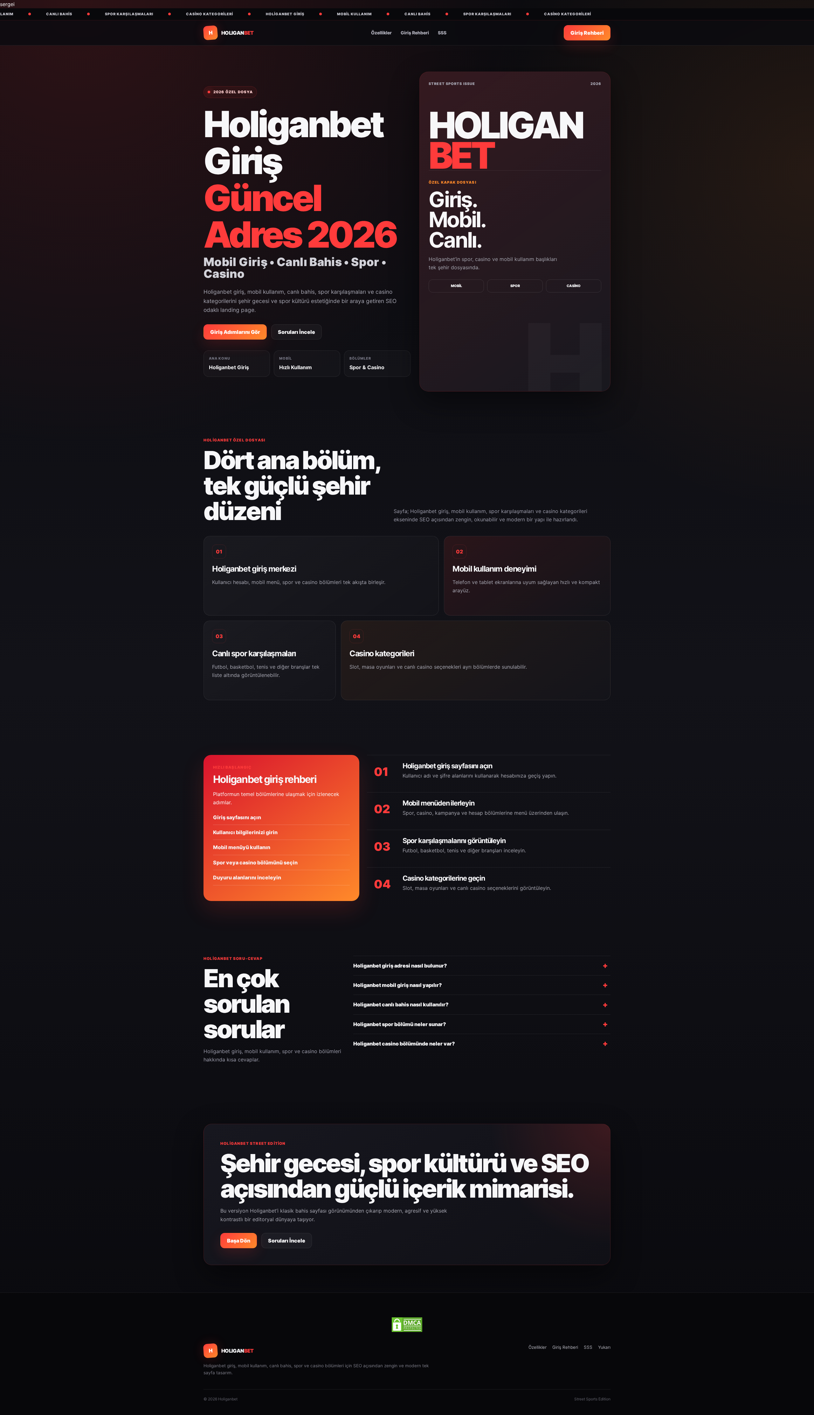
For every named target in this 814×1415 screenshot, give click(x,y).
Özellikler (381, 32)
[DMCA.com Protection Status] (407, 1325)
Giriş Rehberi (415, 32)
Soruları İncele (296, 332)
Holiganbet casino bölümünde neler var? (404, 1043)
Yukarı (604, 1347)
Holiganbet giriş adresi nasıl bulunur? (400, 965)
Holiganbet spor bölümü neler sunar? (399, 1024)
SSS (442, 32)
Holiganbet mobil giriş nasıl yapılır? (397, 985)
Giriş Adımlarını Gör (235, 332)
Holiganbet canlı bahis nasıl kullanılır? (401, 1004)
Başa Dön (238, 1240)
